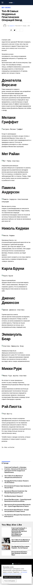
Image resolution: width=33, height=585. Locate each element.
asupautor (12, 25)
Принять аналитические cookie (12, 577)
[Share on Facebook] (11, 30)
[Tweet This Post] (14, 30)
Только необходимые (9, 580)
